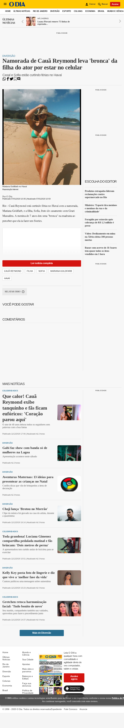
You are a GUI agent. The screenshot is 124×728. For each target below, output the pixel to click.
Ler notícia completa (42, 263)
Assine (115, 4)
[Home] (17, 5)
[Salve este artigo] (15, 80)
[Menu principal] (5, 4)
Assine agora (74, 677)
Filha (30, 271)
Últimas (8, 21)
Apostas (26, 664)
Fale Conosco (70, 709)
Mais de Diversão (41, 633)
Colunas (78, 11)
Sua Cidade (27, 659)
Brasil (101, 11)
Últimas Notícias (21, 11)
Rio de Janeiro (40, 11)
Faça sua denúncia (26, 684)
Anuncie (83, 709)
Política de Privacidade (27, 691)
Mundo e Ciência (115, 11)
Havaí (7, 278)
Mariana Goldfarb (61, 271)
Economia (90, 11)
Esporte (66, 11)
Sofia (41, 271)
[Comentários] (19, 80)
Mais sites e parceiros (28, 670)
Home (8, 11)
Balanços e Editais (27, 677)
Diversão (55, 11)
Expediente (56, 709)
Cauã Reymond (12, 271)
